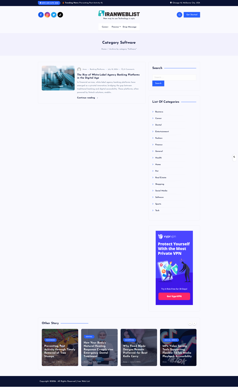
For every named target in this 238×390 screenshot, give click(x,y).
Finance (115, 27)
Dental (158, 125)
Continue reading (86, 98)
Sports (158, 204)
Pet (156, 171)
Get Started (191, 15)
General (159, 151)
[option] (77, 347)
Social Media (161, 191)
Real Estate (160, 178)
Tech (157, 211)
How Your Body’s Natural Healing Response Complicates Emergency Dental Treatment (75, 349)
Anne (85, 69)
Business (159, 112)
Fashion (158, 138)
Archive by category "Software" (123, 49)
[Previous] (190, 323)
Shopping (159, 184)
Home (104, 49)
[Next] (194, 323)
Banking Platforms (97, 69)
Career (105, 27)
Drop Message (129, 27)
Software (159, 197)
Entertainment (162, 132)
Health (158, 158)
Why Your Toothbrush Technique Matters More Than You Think (193, 353)
